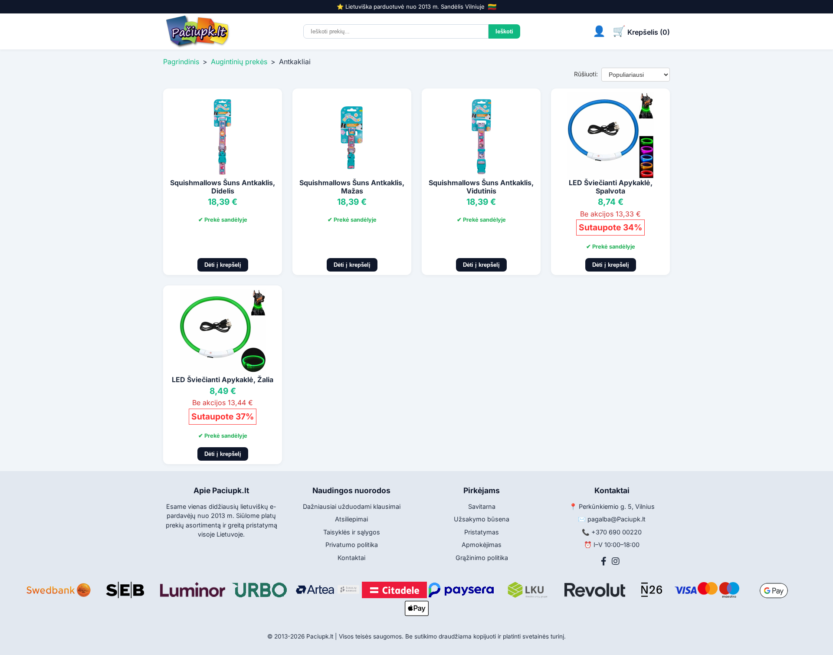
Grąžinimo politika (482, 557)
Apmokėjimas (482, 544)
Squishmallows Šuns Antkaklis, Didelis (222, 186)
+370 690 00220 (616, 532)
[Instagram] (616, 561)
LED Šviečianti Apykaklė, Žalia (222, 379)
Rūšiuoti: (586, 74)
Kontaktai (351, 557)
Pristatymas (481, 532)
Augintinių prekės (239, 61)
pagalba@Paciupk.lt (616, 519)
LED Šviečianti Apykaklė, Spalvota (611, 186)
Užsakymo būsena (481, 519)
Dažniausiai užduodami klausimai (351, 506)
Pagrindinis (181, 61)
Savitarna (481, 506)
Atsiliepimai (351, 519)
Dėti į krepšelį (222, 265)
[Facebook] (604, 561)
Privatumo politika (351, 544)
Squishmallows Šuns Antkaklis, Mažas (351, 186)
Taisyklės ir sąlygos (351, 532)
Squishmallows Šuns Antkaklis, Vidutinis (481, 186)
